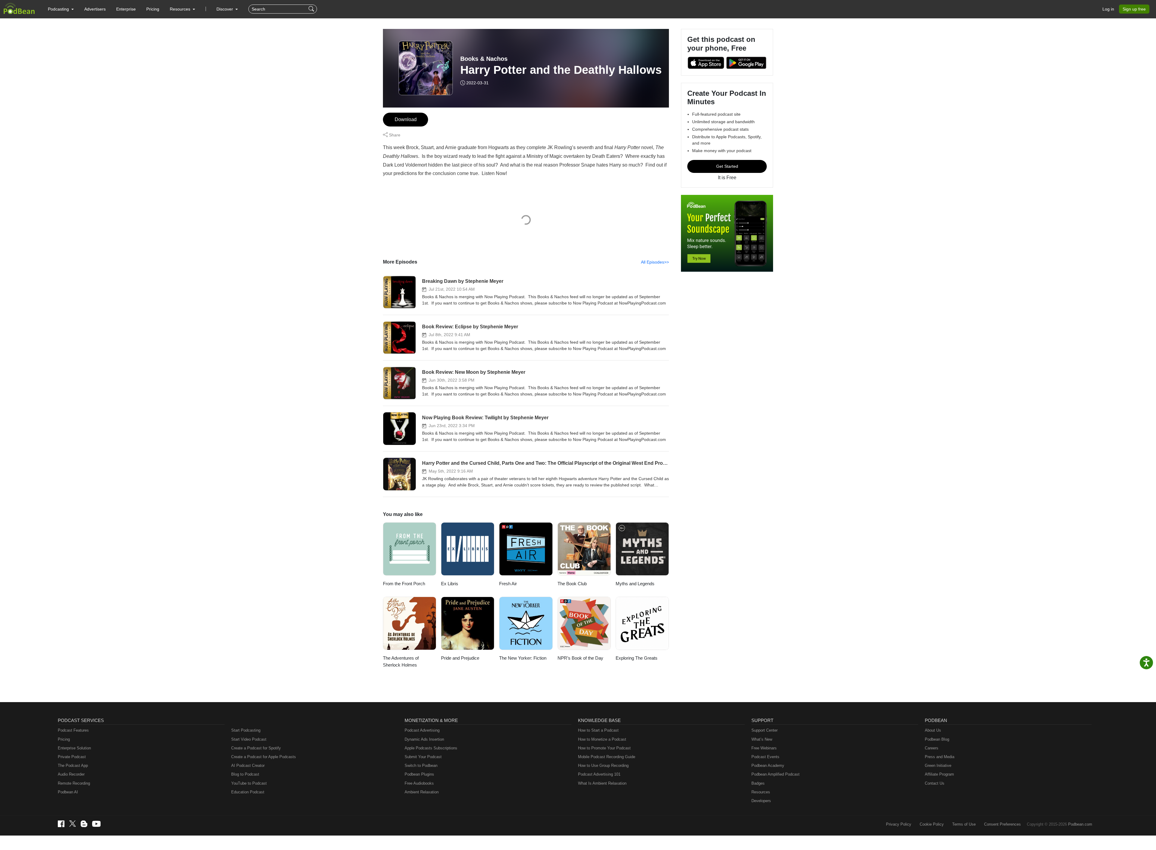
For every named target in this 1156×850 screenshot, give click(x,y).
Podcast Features (73, 730)
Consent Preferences (1002, 824)
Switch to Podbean (421, 765)
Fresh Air (508, 583)
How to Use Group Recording (603, 765)
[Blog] (84, 823)
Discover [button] (225, 9)
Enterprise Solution (74, 748)
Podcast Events (765, 757)
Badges (758, 783)
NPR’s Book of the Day (580, 658)
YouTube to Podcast (249, 783)
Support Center (764, 730)
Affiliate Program (939, 774)
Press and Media (939, 757)
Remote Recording (74, 783)
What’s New (761, 739)
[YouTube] (96, 824)
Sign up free (1134, 9)
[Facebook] (61, 823)
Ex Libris (449, 583)
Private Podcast (72, 757)
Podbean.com (1080, 824)
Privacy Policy (898, 824)
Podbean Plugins (419, 774)
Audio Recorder (71, 774)
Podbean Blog (937, 739)
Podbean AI (68, 792)
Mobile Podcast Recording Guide (606, 757)
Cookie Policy (932, 824)
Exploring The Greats (636, 658)
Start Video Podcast (248, 739)
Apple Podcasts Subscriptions (431, 748)
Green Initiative (938, 765)
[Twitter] (72, 823)
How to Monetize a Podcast (602, 739)
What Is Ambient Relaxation (602, 783)
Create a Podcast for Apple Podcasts (263, 757)
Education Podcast (247, 792)
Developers (761, 800)
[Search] (312, 9)
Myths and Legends (635, 583)
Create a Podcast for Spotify (256, 748)
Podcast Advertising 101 (599, 774)
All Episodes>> (655, 262)
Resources (760, 792)
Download (406, 119)
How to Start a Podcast (598, 730)
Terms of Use (964, 824)
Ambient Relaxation (422, 792)
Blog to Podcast (245, 774)
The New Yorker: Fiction (522, 658)
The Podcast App (73, 765)
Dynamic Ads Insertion (424, 739)
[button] (61, 9)
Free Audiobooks (419, 783)
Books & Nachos (484, 58)
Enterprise (126, 9)
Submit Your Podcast (423, 757)
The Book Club (572, 583)
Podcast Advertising (422, 730)
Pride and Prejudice (460, 658)
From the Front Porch (404, 583)
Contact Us (934, 783)
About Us (933, 730)
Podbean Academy (767, 765)
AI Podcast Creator (248, 765)
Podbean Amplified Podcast (775, 774)
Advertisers (95, 9)
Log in (1108, 9)
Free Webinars (764, 748)
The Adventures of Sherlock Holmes (401, 661)
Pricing (152, 9)
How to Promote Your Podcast (604, 748)
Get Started (727, 166)
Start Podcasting (245, 730)
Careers (931, 748)
